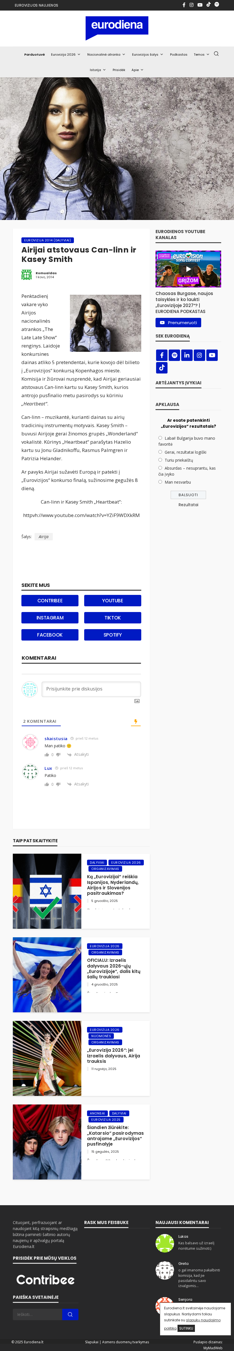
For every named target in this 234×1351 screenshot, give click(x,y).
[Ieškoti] (216, 54)
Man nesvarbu (178, 482)
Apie (135, 70)
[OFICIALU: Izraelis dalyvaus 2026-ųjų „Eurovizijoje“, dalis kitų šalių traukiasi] (47, 974)
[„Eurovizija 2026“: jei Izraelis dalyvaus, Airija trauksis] (47, 1058)
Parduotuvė (34, 54)
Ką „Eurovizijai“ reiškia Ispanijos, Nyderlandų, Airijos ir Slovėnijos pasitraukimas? (113, 885)
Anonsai (97, 1113)
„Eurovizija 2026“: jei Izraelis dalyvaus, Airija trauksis (113, 1055)
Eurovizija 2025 (106, 1119)
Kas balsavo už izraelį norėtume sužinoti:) (196, 1246)
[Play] (188, 269)
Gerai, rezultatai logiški (185, 452)
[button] (188, 301)
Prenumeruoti (182, 323)
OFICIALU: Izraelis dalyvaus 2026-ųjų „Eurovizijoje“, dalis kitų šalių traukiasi (114, 969)
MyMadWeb (213, 1348)
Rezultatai (188, 505)
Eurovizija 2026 (63, 54)
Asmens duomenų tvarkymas (125, 1342)
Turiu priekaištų (179, 460)
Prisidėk (119, 70)
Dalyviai (97, 862)
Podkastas (178, 54)
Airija (44, 536)
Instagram (50, 617)
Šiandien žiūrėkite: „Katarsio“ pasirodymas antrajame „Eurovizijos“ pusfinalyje (115, 1136)
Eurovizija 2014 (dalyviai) (47, 240)
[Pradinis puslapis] (117, 28)
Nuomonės (101, 1036)
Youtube (112, 600)
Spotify (113, 634)
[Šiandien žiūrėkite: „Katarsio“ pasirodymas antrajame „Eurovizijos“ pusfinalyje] (47, 1142)
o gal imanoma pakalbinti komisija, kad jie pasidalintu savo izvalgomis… (199, 1278)
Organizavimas (105, 869)
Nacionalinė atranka (103, 54)
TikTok (112, 617)
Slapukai (91, 1342)
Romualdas (46, 273)
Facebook (50, 634)
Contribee (49, 600)
